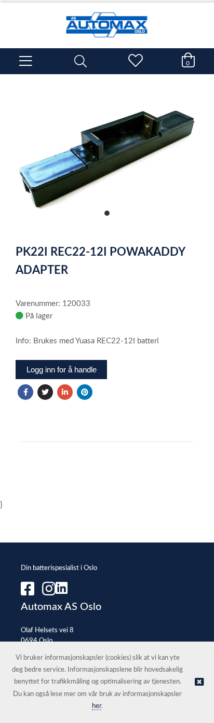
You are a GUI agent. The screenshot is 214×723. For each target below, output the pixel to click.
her (96, 706)
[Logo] (107, 20)
